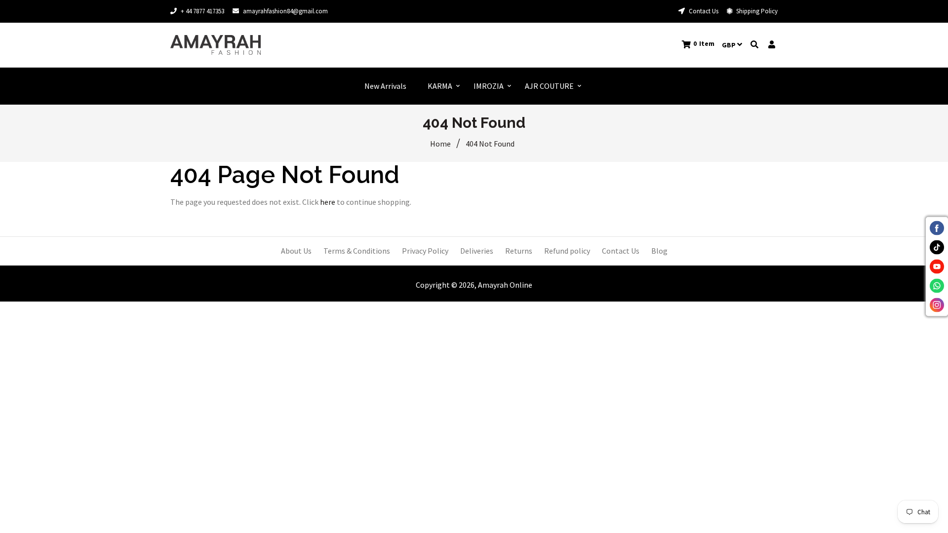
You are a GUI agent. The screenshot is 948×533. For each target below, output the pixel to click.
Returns (518, 251)
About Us (296, 251)
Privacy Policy (425, 251)
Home (440, 144)
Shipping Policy (756, 11)
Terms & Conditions (356, 251)
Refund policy (567, 251)
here (327, 202)
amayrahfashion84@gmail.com (285, 11)
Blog (659, 251)
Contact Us (702, 11)
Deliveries (476, 251)
